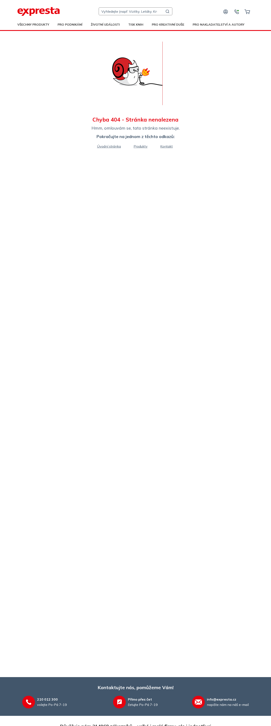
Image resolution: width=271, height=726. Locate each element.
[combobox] (135, 11)
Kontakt (166, 146)
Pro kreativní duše (168, 24)
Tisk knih (135, 24)
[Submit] (167, 11)
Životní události (105, 24)
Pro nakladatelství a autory (218, 24)
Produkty (141, 146)
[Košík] (247, 11)
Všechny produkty (33, 24)
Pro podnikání (70, 24)
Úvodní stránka (109, 146)
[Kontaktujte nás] (236, 11)
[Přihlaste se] (225, 11)
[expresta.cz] (38, 11)
